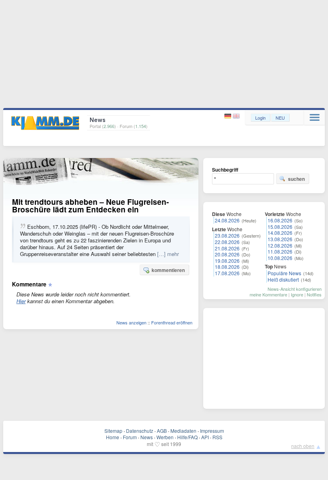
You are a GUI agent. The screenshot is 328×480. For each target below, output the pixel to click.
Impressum (212, 430)
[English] (236, 116)
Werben (165, 437)
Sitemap (113, 430)
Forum (130, 437)
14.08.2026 (280, 232)
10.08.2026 (280, 257)
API (205, 437)
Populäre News (284, 273)
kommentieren (168, 270)
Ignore (297, 294)
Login (260, 117)
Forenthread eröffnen (171, 322)
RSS (217, 437)
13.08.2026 (280, 239)
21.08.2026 (227, 248)
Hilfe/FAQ (187, 437)
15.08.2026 (280, 226)
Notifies (314, 294)
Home (112, 437)
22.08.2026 (227, 241)
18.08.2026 (227, 266)
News (146, 437)
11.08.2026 (280, 251)
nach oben (302, 445)
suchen (296, 178)
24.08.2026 (227, 220)
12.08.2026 (280, 245)
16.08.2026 (280, 220)
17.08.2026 (227, 273)
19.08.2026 (227, 260)
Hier (21, 301)
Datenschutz (139, 430)
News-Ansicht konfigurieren (295, 289)
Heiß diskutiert (283, 279)
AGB (162, 430)
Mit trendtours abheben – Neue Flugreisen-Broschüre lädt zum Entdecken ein (90, 205)
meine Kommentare (268, 294)
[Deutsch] (228, 116)
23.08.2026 (227, 235)
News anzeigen (131, 322)
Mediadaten (183, 430)
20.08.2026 (227, 254)
